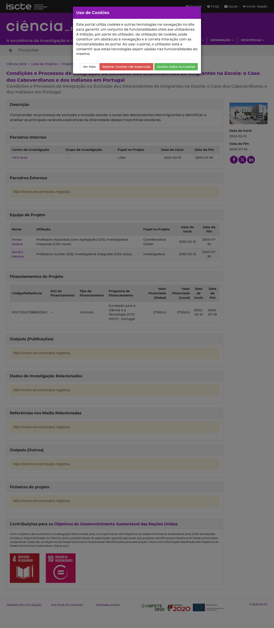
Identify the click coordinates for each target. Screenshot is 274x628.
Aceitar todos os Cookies (176, 67)
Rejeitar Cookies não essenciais (126, 67)
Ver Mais (89, 67)
